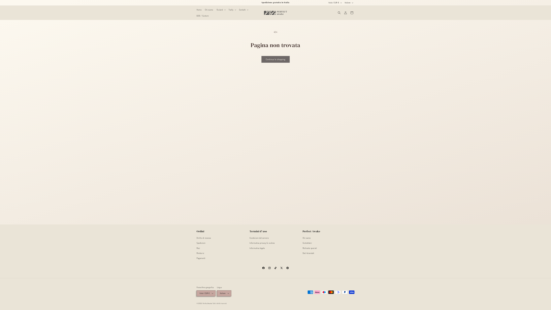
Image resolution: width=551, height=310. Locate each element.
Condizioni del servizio (259, 238)
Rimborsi (200, 253)
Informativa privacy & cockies (262, 243)
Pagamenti (201, 258)
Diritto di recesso (204, 238)
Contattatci (307, 243)
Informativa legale (257, 248)
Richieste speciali (310, 248)
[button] (221, 10)
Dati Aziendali (308, 253)
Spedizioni (201, 243)
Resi (198, 248)
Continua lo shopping (275, 59)
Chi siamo (307, 238)
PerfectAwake (207, 303)
